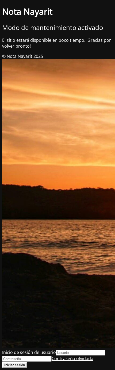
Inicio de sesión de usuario (29, 352)
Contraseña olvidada (72, 358)
